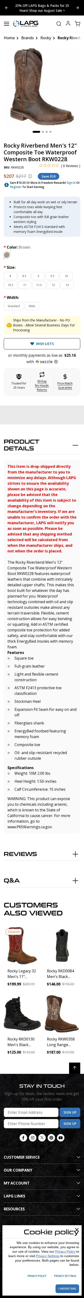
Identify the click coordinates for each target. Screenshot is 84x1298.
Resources (14, 1209)
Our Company (18, 1170)
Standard (14, 306)
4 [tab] (50, 132)
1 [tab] (36, 132)
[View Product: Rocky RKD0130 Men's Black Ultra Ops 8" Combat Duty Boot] (22, 1013)
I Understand (67, 1288)
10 (66, 276)
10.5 (10, 285)
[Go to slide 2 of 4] (6, 7)
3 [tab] (47, 132)
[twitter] (42, 1138)
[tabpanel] (42, 86)
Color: (17, 247)
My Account (17, 1183)
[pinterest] (51, 1138)
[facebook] (23, 1138)
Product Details (21, 445)
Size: (9, 267)
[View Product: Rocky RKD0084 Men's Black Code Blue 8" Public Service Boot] (61, 945)
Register (15, 187)
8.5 (24, 276)
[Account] (68, 23)
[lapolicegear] (25, 23)
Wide (32, 306)
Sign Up (69, 1112)
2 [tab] (43, 132)
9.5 (52, 276)
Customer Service (22, 1157)
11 (24, 285)
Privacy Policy (65, 1251)
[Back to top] (74, 1068)
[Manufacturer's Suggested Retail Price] (30, 176)
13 (67, 285)
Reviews (20, 854)
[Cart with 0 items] (77, 24)
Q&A (12, 880)
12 (53, 285)
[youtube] (60, 1138)
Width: (11, 297)
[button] (42, 358)
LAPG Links (14, 1196)
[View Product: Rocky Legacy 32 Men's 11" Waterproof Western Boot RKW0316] (22, 945)
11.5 (39, 285)
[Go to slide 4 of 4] (77, 7)
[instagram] (32, 1138)
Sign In (71, 183)
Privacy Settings (48, 1256)
